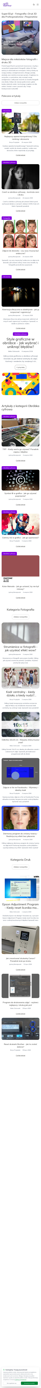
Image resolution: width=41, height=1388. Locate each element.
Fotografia (6, 218)
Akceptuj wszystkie (29, 1383)
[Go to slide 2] (34, 51)
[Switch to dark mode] (34, 4)
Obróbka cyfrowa (11, 38)
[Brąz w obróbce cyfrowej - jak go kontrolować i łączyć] (20, 38)
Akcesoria (6, 111)
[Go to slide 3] (36, 52)
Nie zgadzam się (11, 1383)
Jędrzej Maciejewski (14, 198)
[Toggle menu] (38, 5)
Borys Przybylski (9, 48)
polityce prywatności (20, 1379)
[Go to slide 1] (33, 51)
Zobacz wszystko (20, 103)
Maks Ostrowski (15, 746)
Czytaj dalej (20, 367)
